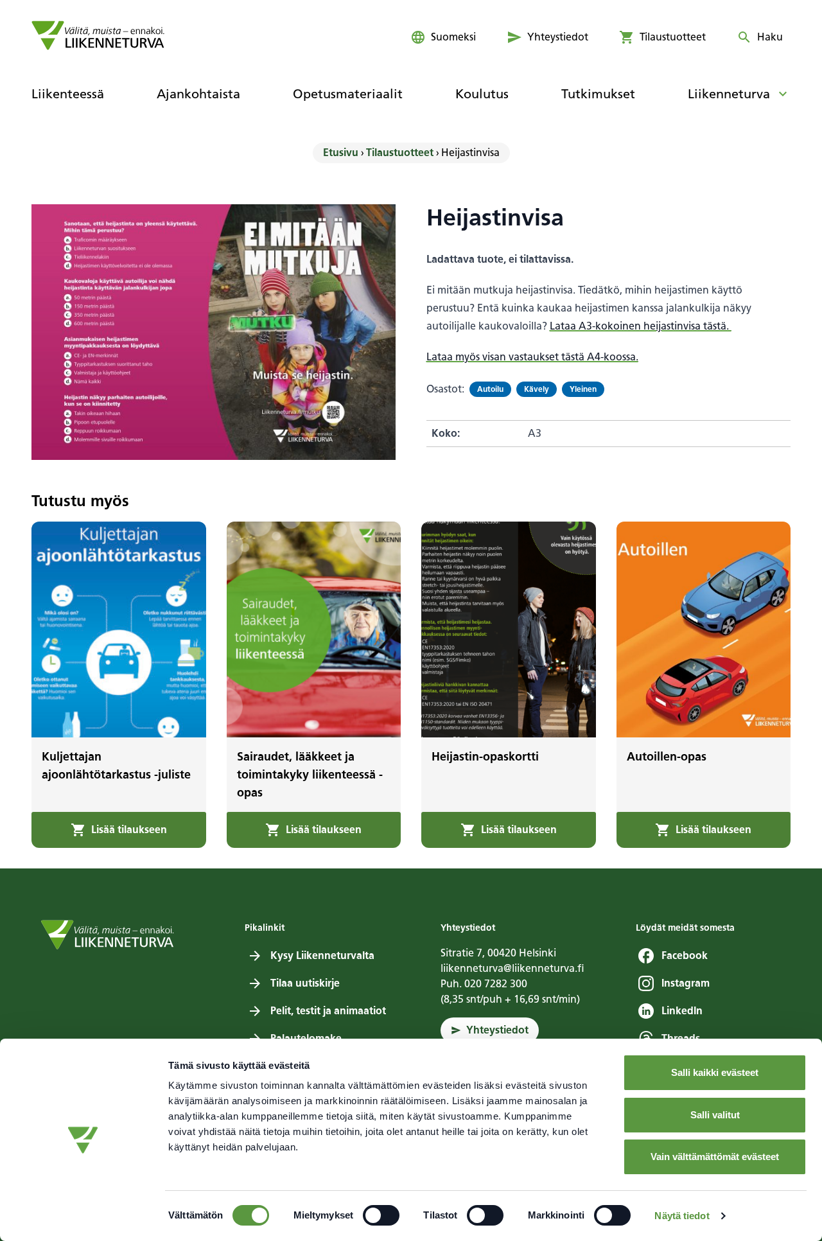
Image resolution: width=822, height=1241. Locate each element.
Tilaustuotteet (399, 152)
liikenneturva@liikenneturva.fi (512, 968)
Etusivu (340, 152)
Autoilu (490, 389)
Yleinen (583, 389)
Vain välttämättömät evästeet (715, 1156)
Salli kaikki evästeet (714, 1072)
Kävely (536, 389)
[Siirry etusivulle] (97, 35)
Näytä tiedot (681, 1215)
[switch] (381, 1215)
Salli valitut (715, 1114)
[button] (118, 830)
